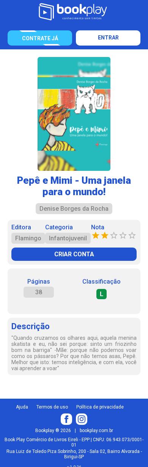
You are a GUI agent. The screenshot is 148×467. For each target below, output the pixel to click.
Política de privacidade (100, 407)
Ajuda (22, 407)
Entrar (108, 38)
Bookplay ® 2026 (53, 430)
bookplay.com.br (96, 430)
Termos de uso (52, 407)
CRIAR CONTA (74, 254)
